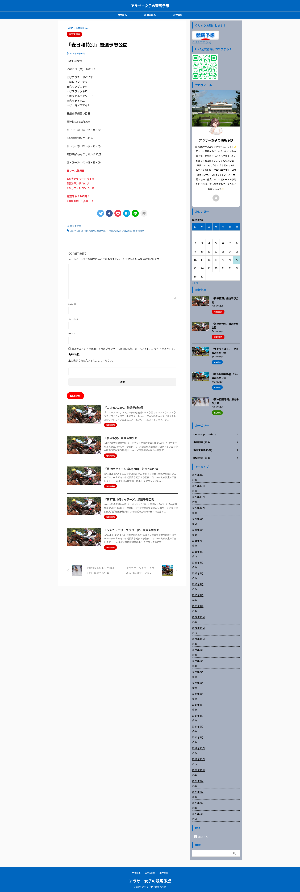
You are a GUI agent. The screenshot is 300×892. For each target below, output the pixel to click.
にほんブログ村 (201, 42)
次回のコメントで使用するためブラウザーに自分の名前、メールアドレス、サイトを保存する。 (124, 348)
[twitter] (100, 213)
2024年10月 (198, 639)
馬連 (129, 230)
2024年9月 (197, 650)
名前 (72, 304)
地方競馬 (177, 15)
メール (73, 319)
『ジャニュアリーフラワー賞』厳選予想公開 (131, 530)
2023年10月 (198, 770)
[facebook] (109, 213)
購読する (203, 836)
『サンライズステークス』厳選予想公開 (226, 351)
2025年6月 (197, 551)
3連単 (73, 230)
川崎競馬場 (112, 230)
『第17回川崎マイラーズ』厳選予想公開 (129, 499)
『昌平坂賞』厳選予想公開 (120, 438)
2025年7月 (197, 540)
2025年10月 (198, 508)
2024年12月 (198, 617)
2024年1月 (197, 737)
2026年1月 (197, 475)
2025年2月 (197, 595)
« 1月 (195, 283)
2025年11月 (198, 497)
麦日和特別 (138, 230)
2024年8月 (197, 661)
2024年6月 (197, 682)
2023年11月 (198, 759)
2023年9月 (197, 781)
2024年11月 (198, 628)
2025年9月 (197, 518)
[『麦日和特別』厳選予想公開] (126, 213)
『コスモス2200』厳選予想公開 (124, 407)
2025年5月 (197, 562)
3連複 (80, 230)
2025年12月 (198, 486)
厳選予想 (101, 230)
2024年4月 (197, 704)
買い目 (122, 230)
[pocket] (117, 213)
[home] (215, 198)
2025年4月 (197, 573)
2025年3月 (197, 584)
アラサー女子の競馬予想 (150, 5)
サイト (72, 333)
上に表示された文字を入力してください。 (91, 360)
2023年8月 (197, 792)
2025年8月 (197, 529)
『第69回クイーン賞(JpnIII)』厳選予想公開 (131, 469)
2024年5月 (197, 693)
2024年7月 (197, 672)
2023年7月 (197, 803)
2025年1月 (197, 606)
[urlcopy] (143, 213)
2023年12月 (198, 748)
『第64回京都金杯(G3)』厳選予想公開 (225, 376)
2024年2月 (197, 726)
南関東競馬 (150, 15)
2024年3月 (197, 715)
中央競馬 (122, 15)
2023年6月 (197, 814)
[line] (135, 213)
